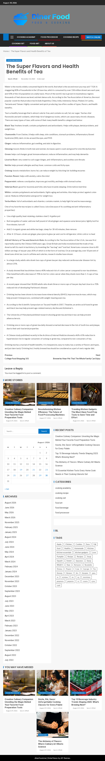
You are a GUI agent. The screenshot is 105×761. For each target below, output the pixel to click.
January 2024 (11, 571)
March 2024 (10, 561)
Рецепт (68, 569)
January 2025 (11, 532)
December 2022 (12, 635)
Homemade (78, 548)
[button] (11, 37)
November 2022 (12, 640)
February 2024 (11, 566)
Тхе (94, 569)
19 (21, 469)
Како (68, 565)
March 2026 (10, 517)
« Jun (7, 489)
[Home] (6, 37)
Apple (59, 544)
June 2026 (9, 507)
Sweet (69, 561)
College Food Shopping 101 (17, 357)
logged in (20, 373)
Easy (88, 544)
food (58, 548)
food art (34, 43)
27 (27, 475)
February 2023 (11, 625)
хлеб (58, 585)
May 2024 (9, 552)
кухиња (65, 577)
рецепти (70, 581)
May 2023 (9, 611)
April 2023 (9, 616)
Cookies (79, 544)
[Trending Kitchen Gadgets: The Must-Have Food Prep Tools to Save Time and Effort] (86, 394)
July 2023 (9, 601)
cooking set (18, 43)
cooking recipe (71, 37)
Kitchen (90, 548)
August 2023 (10, 596)
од (78, 577)
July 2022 (9, 660)
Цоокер (59, 573)
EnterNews (53, 758)
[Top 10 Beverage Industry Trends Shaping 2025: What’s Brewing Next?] (86, 683)
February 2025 (11, 527)
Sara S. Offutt (13, 79)
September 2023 (12, 591)
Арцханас (79, 561)
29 (40, 475)
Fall (95, 544)
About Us (49, 43)
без (77, 573)
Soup (89, 556)
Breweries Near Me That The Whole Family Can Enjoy (76, 357)
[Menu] (11, 37)
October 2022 (11, 645)
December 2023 (12, 576)
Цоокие (69, 573)
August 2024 (10, 537)
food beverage (62, 508)
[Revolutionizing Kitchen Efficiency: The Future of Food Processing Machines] (53, 394)
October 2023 (11, 586)
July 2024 (9, 542)
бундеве (85, 573)
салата (85, 581)
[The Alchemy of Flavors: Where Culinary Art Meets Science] (53, 725)
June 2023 (9, 606)
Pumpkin (60, 556)
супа (93, 581)
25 (14, 475)
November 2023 (12, 581)
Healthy (67, 548)
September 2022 (12, 650)
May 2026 (9, 512)
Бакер (89, 561)
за (57, 577)
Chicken (68, 544)
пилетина (86, 577)
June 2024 (9, 547)
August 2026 (10, 502)
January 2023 (11, 630)
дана (93, 573)
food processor (49, 37)
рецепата (60, 581)
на (73, 577)
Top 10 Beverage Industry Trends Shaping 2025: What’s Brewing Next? (85, 702)
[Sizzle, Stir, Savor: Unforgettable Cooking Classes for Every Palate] (53, 683)
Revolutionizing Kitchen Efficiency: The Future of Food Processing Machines (51, 412)
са (78, 581)
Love (94, 552)
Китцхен (77, 565)
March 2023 (10, 620)
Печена (59, 569)
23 (46, 469)
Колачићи (88, 565)
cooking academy (26, 37)
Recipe (70, 556)
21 (34, 469)
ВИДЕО (60, 565)
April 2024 (9, 557)
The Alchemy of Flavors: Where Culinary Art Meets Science (50, 744)
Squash (60, 561)
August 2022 (10, 655)
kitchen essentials (64, 552)
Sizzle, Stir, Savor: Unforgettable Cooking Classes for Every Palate (50, 702)
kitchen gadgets (81, 552)
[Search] (78, 37)
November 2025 (12, 522)
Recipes (80, 556)
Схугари (86, 569)
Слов (77, 569)
